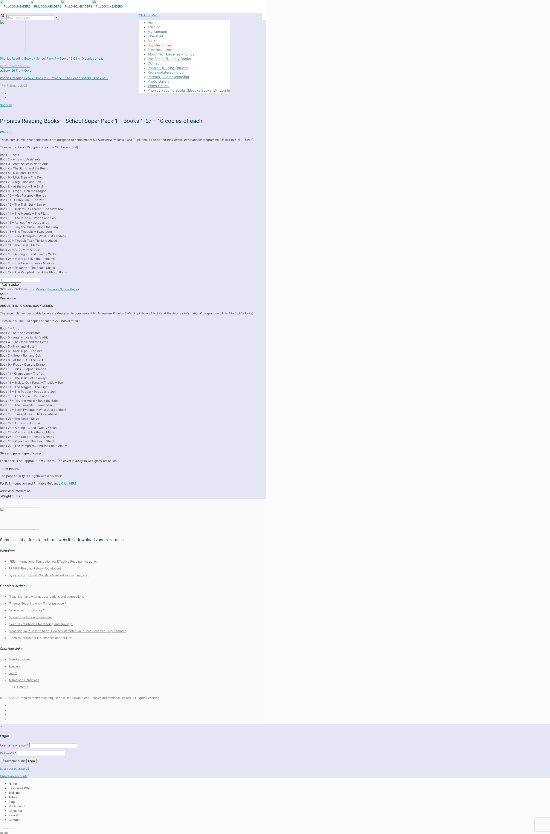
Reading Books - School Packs (57, 289)
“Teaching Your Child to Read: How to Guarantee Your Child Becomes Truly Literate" (67, 631)
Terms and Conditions (24, 680)
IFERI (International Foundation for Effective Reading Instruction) (54, 561)
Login (31, 761)
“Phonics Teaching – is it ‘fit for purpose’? (37, 603)
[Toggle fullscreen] (6, 828)
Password (8, 753)
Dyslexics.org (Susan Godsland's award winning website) (49, 575)
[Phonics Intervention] (61, 6)
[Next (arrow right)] (6, 833)
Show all (6, 105)
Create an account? (14, 776)
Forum (13, 673)
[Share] (10, 828)
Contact (22, 687)
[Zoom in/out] (1, 828)
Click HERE (68, 483)
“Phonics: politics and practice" (30, 617)
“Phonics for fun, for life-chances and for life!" (40, 638)
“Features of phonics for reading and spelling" (41, 624)
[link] (56, 17)
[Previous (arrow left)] (1, 833)
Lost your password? (14, 768)
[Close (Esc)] (14, 828)
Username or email (14, 745)
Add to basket (10, 284)
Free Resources (19, 659)
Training (14, 666)
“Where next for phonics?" (27, 610)
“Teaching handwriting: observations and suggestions (46, 596)
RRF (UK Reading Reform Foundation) (35, 568)
